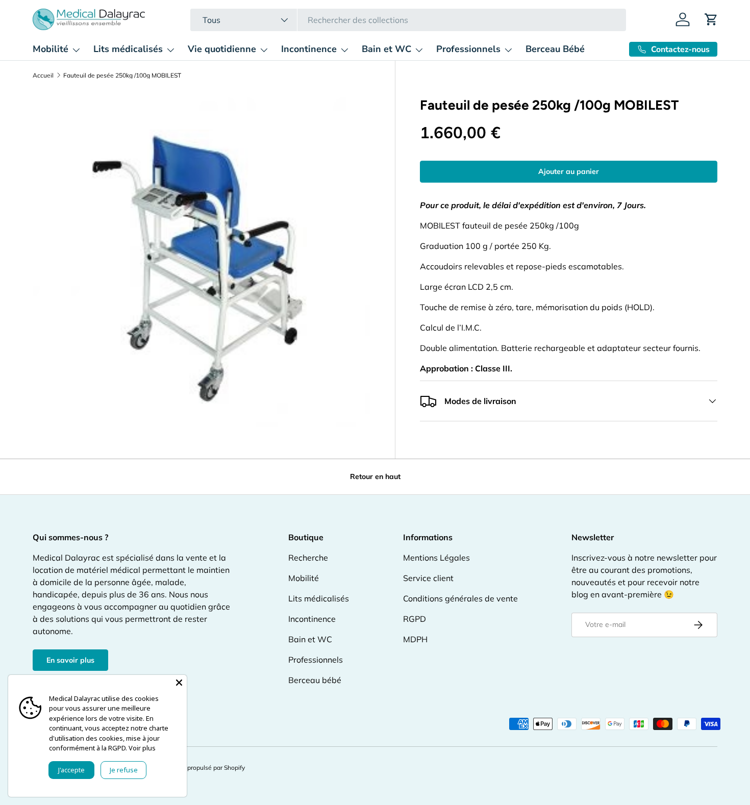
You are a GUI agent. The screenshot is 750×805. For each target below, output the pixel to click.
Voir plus (142, 747)
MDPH (415, 639)
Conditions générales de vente (460, 598)
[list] (201, 259)
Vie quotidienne (222, 49)
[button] (711, 19)
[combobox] (408, 20)
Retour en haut (375, 476)
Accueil (43, 75)
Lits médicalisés (128, 49)
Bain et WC (386, 49)
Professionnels (468, 49)
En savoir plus (70, 660)
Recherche (308, 557)
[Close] (179, 682)
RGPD (414, 619)
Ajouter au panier (568, 171)
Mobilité (50, 49)
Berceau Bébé (555, 49)
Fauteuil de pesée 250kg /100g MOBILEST (122, 75)
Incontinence (309, 49)
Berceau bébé (314, 680)
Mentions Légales (436, 557)
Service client (428, 578)
